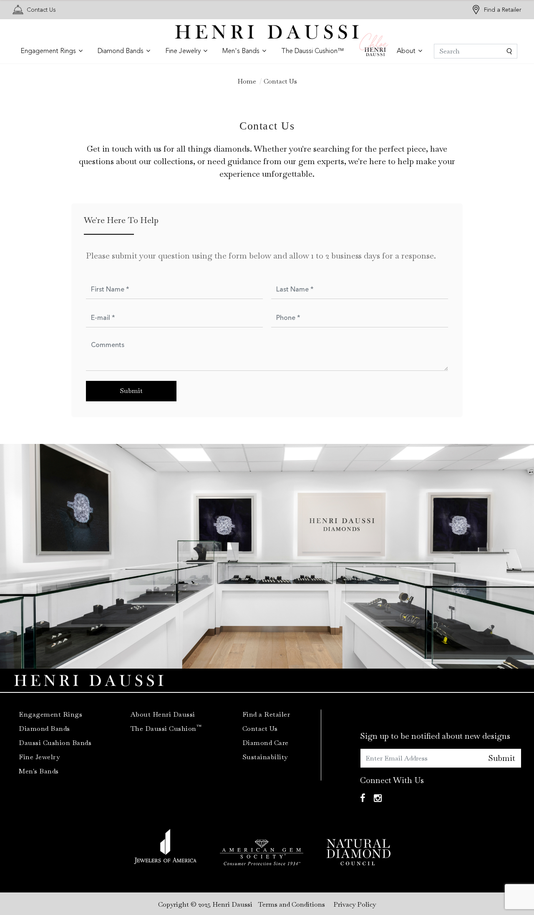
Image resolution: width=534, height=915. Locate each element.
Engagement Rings (50, 714)
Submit (501, 758)
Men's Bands (39, 771)
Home (246, 81)
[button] (51, 51)
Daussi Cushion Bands (55, 742)
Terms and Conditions (291, 904)
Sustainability (265, 757)
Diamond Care (265, 742)
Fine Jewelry (39, 757)
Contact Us (41, 9)
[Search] (475, 51)
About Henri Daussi (163, 714)
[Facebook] (362, 798)
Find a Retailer (502, 9)
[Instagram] (378, 798)
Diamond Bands (44, 728)
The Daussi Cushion (166, 728)
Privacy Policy (354, 904)
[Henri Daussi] (267, 31)
